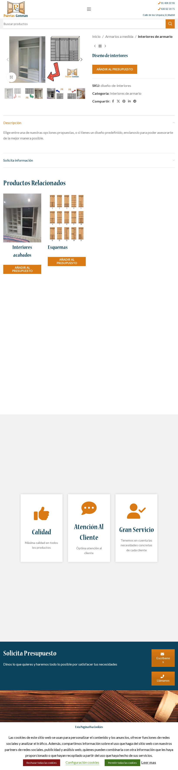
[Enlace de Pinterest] (124, 101)
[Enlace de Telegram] (135, 101)
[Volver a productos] (100, 46)
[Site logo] (15, 9)
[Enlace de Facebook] (112, 101)
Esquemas (58, 248)
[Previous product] (94, 46)
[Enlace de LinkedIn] (129, 101)
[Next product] (105, 46)
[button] (7, 59)
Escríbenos (163, 660)
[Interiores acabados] (22, 218)
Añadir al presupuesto (115, 69)
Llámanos (163, 680)
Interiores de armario (155, 36)
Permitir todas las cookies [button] (122, 762)
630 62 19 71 (168, 9)
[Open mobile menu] (89, 9)
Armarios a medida (119, 36)
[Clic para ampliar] (11, 77)
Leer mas (148, 762)
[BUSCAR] (170, 23)
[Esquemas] (67, 218)
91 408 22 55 (168, 3)
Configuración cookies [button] (82, 762)
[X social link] (118, 101)
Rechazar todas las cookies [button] (41, 762)
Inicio (96, 36)
